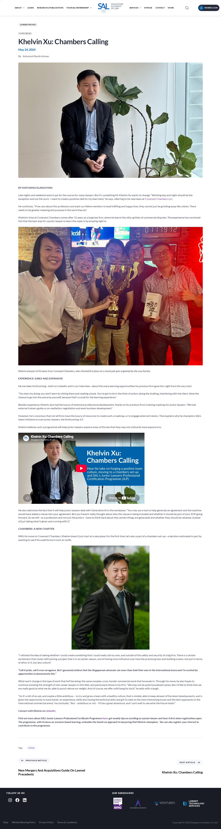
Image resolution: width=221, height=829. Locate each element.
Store (171, 7)
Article (31, 748)
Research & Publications (50, 7)
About (18, 7)
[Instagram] (10, 800)
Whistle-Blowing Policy (23, 822)
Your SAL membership (77, 7)
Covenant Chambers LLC (159, 198)
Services (133, 7)
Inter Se (148, 7)
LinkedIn (50, 710)
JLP (81, 419)
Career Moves (28, 24)
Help (5, 822)
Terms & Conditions (67, 822)
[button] (186, 7)
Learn (31, 7)
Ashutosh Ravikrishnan (36, 56)
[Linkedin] (24, 800)
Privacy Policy (46, 822)
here (105, 718)
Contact (160, 7)
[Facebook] (17, 800)
